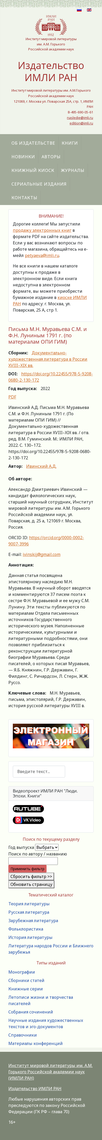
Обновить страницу (31, 884)
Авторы (51, 157)
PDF (12, 397)
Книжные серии (25, 989)
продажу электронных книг (42, 230)
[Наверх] (93, 1130)
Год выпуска (21, 847)
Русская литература (28, 912)
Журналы (72, 170)
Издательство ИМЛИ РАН (34, 1088)
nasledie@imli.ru (80, 117)
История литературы (30, 937)
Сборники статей (26, 980)
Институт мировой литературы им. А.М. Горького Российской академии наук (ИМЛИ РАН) (50, 1072)
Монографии (21, 972)
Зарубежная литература (33, 920)
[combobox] (39, 771)
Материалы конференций (35, 1043)
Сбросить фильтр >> (31, 876)
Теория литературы (29, 904)
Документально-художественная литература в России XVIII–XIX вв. (47, 359)
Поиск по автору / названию (37, 854)
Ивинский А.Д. (41, 466)
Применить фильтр (27, 868)
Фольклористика (25, 929)
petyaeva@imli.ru (42, 255)
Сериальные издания (39, 184)
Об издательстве (33, 143)
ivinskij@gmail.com (41, 554)
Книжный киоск (33, 170)
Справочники (22, 1035)
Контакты (24, 198)
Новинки (23, 157)
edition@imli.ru (81, 123)
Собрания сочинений (30, 1012)
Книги (70, 143)
